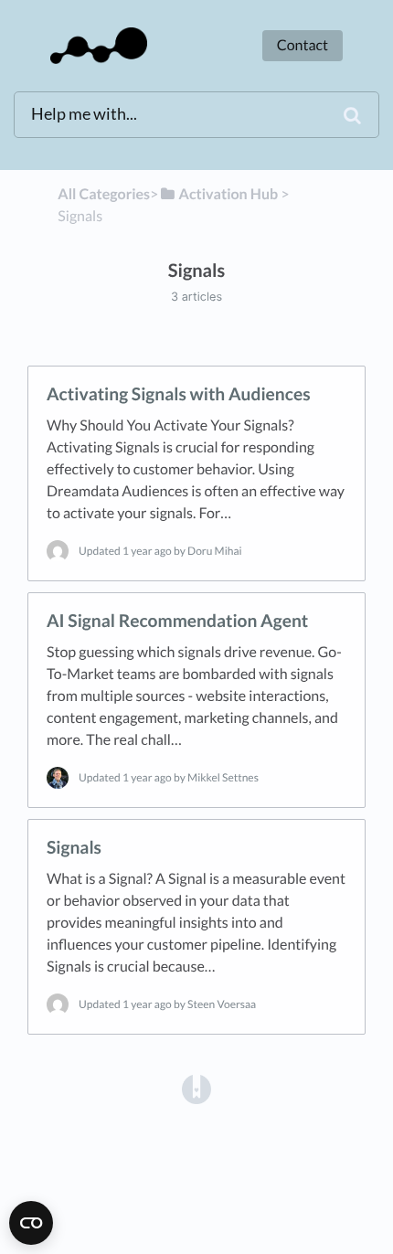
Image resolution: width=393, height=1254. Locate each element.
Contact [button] (302, 45)
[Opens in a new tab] (196, 1088)
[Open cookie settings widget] (31, 1223)
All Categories (104, 194)
